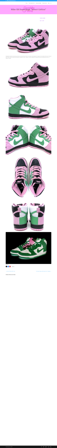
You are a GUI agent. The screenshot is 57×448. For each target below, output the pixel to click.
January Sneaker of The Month (12, 358)
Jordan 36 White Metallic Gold (12, 436)
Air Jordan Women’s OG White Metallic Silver (15, 397)
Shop (49, 3)
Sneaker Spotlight (38, 3)
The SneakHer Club (32, 3)
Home (26, 3)
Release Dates (44, 3)
